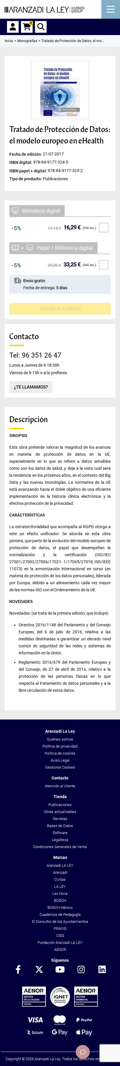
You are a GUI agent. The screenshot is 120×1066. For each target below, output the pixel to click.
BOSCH (60, 900)
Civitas (60, 879)
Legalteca (60, 840)
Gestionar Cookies (60, 767)
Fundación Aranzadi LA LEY (60, 942)
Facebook (18, 970)
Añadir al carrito (60, 308)
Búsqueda (41, 27)
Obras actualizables (60, 812)
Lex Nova (60, 893)
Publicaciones (60, 804)
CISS (60, 935)
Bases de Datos (60, 826)
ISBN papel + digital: (28, 170)
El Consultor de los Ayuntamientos (60, 921)
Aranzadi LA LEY (60, 865)
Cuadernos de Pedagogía (60, 914)
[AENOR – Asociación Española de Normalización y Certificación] (60, 1005)
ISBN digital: (21, 162)
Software (60, 833)
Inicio (9, 41)
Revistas (60, 819)
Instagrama (81, 970)
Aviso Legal (60, 760)
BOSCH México (60, 907)
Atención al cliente (60, 786)
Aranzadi (60, 872)
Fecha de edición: (26, 154)
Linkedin (102, 970)
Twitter (39, 970)
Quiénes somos (60, 739)
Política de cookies (60, 753)
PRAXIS (60, 928)
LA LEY (60, 886)
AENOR (60, 949)
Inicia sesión (13, 27)
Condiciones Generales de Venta (60, 847)
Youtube (60, 970)
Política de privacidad (60, 746)
